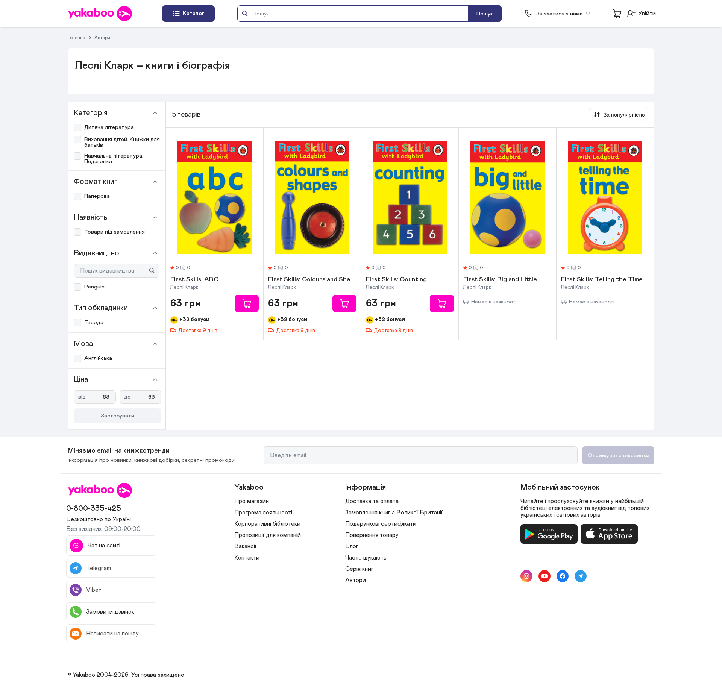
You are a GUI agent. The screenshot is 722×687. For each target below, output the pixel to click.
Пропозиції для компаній (267, 535)
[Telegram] (581, 576)
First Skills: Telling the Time (602, 280)
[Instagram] (526, 576)
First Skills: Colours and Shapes (312, 280)
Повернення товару (372, 535)
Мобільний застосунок (559, 487)
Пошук (484, 14)
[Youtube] (544, 576)
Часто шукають (366, 558)
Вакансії (245, 546)
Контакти (246, 558)
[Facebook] (563, 576)
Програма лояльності (263, 513)
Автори (102, 37)
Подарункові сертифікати (380, 524)
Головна (76, 37)
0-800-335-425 (93, 508)
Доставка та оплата (372, 501)
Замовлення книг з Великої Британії (394, 513)
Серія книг (359, 569)
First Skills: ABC (194, 280)
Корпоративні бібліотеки (267, 524)
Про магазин (251, 501)
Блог (351, 546)
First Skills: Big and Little (500, 280)
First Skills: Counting (396, 280)
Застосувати (117, 416)
